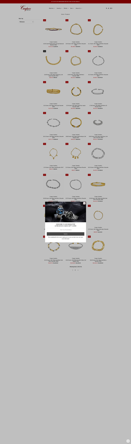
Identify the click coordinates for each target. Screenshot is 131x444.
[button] (84, 203)
